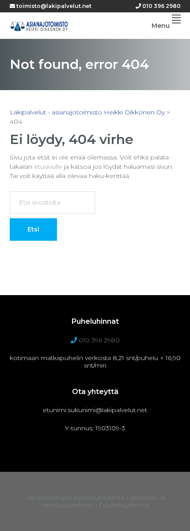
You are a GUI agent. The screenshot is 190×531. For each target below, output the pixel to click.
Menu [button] (161, 26)
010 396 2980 (161, 6)
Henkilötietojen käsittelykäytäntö (75, 497)
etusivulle (48, 167)
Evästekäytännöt (124, 505)
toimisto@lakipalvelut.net (53, 6)
